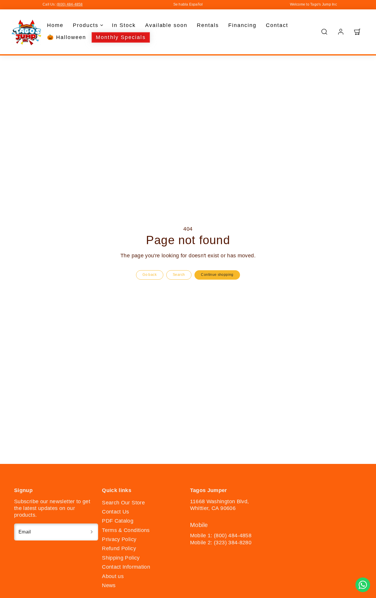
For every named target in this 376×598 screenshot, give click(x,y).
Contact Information (126, 567)
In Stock (124, 25)
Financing (242, 25)
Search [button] (179, 275)
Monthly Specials (120, 37)
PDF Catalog (117, 521)
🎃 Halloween (66, 37)
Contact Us (115, 512)
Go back (149, 275)
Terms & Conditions (126, 530)
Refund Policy (119, 548)
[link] (341, 32)
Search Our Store (123, 503)
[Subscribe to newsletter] (91, 531)
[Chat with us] (362, 584)
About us (113, 576)
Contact (277, 25)
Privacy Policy (119, 539)
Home (55, 25)
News (108, 585)
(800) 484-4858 (70, 4)
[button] (324, 32)
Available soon (166, 25)
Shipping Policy (121, 558)
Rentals (208, 25)
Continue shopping (217, 275)
